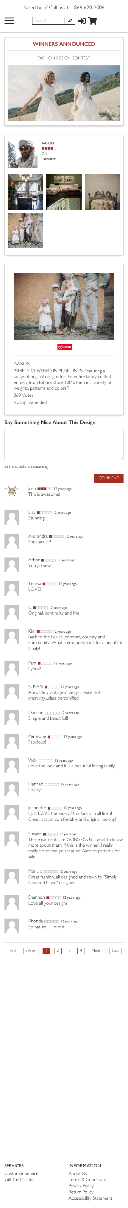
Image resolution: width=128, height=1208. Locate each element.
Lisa (31, 513)
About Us (77, 1174)
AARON (22, 364)
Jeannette (37, 808)
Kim (31, 631)
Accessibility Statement (90, 1198)
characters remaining (26, 466)
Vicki (32, 760)
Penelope (37, 737)
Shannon (36, 897)
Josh (32, 489)
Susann (35, 834)
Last (115, 951)
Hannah (35, 784)
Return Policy (80, 1192)
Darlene (35, 713)
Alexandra (38, 536)
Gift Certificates (19, 1180)
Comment (109, 478)
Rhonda (35, 921)
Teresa (34, 584)
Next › (97, 951)
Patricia (35, 872)
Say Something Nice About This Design (50, 422)
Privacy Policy (81, 1186)
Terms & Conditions (87, 1180)
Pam (32, 663)
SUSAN (35, 687)
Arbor (34, 560)
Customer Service (21, 1174)
